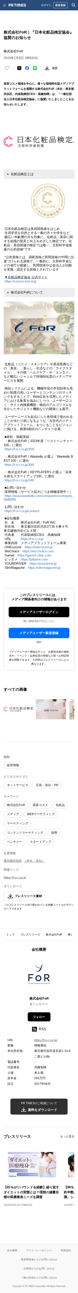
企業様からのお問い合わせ (39, 1268)
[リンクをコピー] (54, 68)
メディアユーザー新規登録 (39, 633)
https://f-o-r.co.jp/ (45, 1040)
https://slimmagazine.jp (44, 567)
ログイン (46, 5)
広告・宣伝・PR (47, 785)
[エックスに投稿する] (19, 68)
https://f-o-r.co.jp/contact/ (22, 511)
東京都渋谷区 (13, 860)
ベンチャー (14, 841)
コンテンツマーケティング (25, 832)
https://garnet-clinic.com (34, 555)
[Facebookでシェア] (27, 68)
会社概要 (12, 1250)
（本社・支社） (34, 860)
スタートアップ (40, 841)
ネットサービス (17, 785)
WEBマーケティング (41, 814)
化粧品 (60, 805)
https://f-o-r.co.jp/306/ (19, 464)
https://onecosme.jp (38, 547)
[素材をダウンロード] (47, 68)
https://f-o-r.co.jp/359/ (19, 449)
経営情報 (13, 765)
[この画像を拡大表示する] (19, 709)
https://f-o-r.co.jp (32, 539)
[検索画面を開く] (73, 5)
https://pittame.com (34, 559)
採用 (54, 832)
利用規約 (66, 1250)
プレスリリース (30, 934)
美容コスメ (40, 805)
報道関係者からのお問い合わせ (39, 1259)
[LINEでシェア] (34, 68)
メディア (13, 814)
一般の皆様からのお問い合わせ (39, 1277)
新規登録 (60, 5)
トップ (10, 934)
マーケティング (17, 823)
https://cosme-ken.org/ (20, 281)
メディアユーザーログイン (39, 612)
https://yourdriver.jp (43, 563)
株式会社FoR (16, 805)
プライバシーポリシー (39, 1250)
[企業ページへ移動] (39, 975)
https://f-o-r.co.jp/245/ (19, 480)
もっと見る (67, 1136)
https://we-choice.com (38, 551)
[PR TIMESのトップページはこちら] (17, 5)
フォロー (39, 1017)
